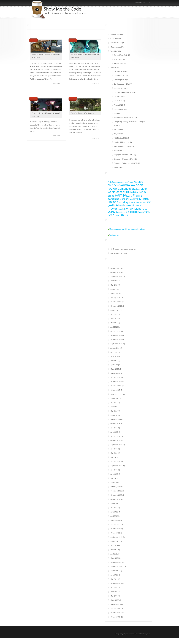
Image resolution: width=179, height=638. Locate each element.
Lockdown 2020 (116, 43)
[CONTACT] (130, 3)
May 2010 (114, 579)
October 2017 (115, 390)
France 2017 (118, 105)
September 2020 (116, 277)
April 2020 (114, 289)
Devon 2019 (118, 97)
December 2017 (116, 382)
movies (113, 208)
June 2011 (114, 545)
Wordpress (146, 634)
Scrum (122, 212)
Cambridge (125, 188)
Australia (127, 185)
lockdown (118, 205)
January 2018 (115, 377)
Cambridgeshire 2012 (122, 84)
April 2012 (114, 516)
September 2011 (116, 537)
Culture (128, 192)
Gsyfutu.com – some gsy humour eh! (123, 249)
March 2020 (114, 293)
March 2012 (114, 520)
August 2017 (115, 398)
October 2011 (115, 533)
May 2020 (114, 285)
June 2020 (114, 281)
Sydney (146, 212)
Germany (124, 199)
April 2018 (114, 365)
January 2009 (115, 609)
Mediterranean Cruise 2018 (124, 146)
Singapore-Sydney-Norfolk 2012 (125, 163)
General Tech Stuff (120, 55)
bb (134, 185)
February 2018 (115, 373)
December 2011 (116, 529)
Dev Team (139, 191)
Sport (140, 212)
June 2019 (114, 319)
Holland (117, 113)
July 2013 (113, 470)
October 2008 (115, 617)
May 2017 (114, 411)
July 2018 (113, 352)
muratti (121, 209)
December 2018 (116, 335)
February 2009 (115, 604)
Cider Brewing (115, 39)
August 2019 (115, 310)
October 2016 (115, 424)
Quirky (111, 211)
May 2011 (113, 550)
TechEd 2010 (118, 63)
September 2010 (116, 566)
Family (120, 195)
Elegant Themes (128, 634)
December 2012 (116, 491)
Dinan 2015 (118, 101)
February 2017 (115, 419)
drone (111, 195)
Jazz (130, 202)
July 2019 (113, 314)
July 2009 (113, 587)
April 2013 (114, 482)
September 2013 (116, 466)
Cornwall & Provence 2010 (123, 92)
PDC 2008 (117, 59)
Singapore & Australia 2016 (124, 155)
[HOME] (118, 3)
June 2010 (114, 575)
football (129, 196)
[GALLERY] (128, 3)
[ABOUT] (121, 3)
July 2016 (113, 428)
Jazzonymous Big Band (118, 253)
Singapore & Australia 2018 (124, 159)
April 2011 (114, 554)
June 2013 (114, 474)
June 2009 (114, 592)
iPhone (121, 202)
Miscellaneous (89, 113)
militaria (137, 205)
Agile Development (115, 182)
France (137, 195)
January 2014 (115, 461)
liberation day (137, 202)
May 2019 (114, 323)
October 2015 (115, 440)
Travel (38, 57)
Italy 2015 (117, 134)
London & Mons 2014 (121, 142)
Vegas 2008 (118, 167)
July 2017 (113, 403)
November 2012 (116, 495)
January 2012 (115, 524)
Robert (41, 54)
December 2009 (116, 583)
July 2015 (113, 449)
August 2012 (115, 503)
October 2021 (115, 268)
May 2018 (114, 361)
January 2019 (115, 331)
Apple (131, 182)
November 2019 (116, 306)
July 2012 (113, 508)
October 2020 (115, 272)
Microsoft (128, 205)
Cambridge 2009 (120, 71)
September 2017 (116, 394)
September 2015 (116, 445)
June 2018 (114, 356)
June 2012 (114, 512)
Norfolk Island (133, 208)
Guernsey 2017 (119, 109)
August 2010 (115, 571)
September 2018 (116, 344)
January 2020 (115, 298)
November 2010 (116, 562)
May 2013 (114, 478)
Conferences (116, 192)
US (126, 215)
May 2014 (114, 457)
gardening (113, 198)
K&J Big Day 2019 (120, 138)
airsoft (125, 182)
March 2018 (114, 369)
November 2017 (116, 386)
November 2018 (116, 340)
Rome (118, 212)
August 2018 (115, 348)
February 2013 (115, 487)
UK (122, 215)
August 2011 (114, 541)
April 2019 (114, 327)
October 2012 (115, 499)
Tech (111, 215)
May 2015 (114, 453)
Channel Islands (120, 88)
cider (144, 188)
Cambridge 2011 (120, 80)
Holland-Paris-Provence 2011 (124, 118)
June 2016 (114, 432)
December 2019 (116, 302)
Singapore (132, 211)
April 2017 (114, 415)
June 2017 (114, 407)
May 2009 (114, 596)
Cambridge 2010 (120, 76)
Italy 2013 (117, 130)
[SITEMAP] (124, 3)
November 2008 (116, 613)
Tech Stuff (113, 51)
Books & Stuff (115, 34)
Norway (145, 209)
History (145, 198)
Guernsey (135, 198)
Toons (117, 216)
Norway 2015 (119, 151)
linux (144, 202)
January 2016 (115, 436)
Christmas (136, 189)
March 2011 (114, 558)
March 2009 (114, 600)
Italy (126, 202)
